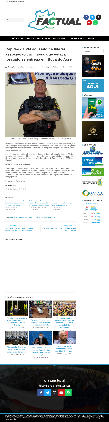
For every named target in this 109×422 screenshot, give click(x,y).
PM (49, 217)
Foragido (44, 217)
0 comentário (68, 67)
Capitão (37, 217)
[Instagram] (98, 17)
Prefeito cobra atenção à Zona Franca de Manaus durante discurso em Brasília (17, 321)
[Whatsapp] (95, 22)
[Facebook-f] (86, 17)
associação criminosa (16, 217)
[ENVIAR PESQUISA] (22, 20)
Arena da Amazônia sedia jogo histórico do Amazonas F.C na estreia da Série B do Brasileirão (64, 322)
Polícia (55, 67)
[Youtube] (89, 22)
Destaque (47, 67)
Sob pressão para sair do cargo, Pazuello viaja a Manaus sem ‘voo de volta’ (40, 351)
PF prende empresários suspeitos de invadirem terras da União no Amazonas (62, 203)
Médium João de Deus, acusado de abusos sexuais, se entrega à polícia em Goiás (39, 203)
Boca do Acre (29, 217)
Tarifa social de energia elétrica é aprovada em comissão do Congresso (17, 349)
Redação (11, 67)
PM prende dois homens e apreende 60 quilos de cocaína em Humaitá (40, 322)
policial (53, 217)
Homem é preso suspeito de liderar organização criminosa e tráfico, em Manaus (15, 203)
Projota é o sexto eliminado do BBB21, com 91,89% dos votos (64, 348)
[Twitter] (92, 17)
